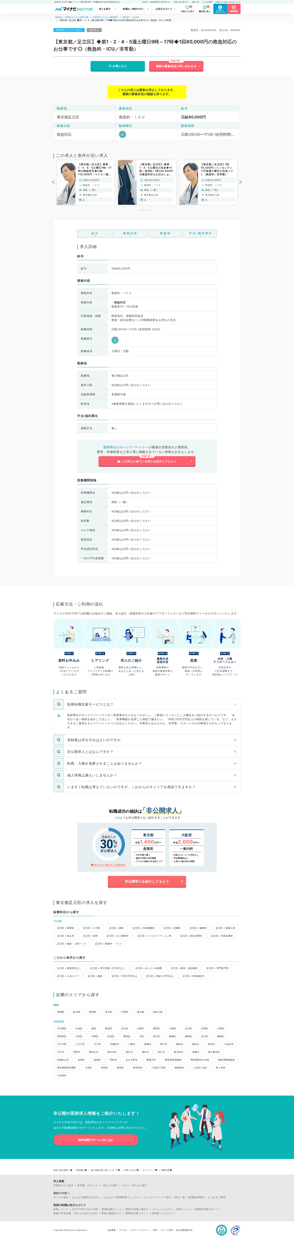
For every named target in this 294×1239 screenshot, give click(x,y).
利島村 (104, 1067)
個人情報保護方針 (184, 1230)
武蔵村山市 (63, 1059)
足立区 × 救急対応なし (69, 968)
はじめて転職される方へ (86, 1197)
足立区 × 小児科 (91, 927)
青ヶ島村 (220, 1067)
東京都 (126, 17)
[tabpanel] (86, 182)
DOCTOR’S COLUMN (85, 1209)
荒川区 (156, 1036)
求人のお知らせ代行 (86, 1213)
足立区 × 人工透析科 (118, 935)
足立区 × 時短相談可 (194, 975)
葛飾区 (220, 1036)
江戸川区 (62, 1044)
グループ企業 (166, 1230)
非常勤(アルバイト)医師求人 (106, 17)
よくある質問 (207, 2)
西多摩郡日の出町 (199, 1059)
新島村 (120, 1067)
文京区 (124, 1028)
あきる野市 (132, 1059)
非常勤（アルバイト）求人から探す (97, 1185)
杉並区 (111, 1036)
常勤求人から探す (63, 1185)
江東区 (172, 1028)
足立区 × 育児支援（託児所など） (108, 968)
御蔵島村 (179, 1067)
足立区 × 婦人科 (65, 935)
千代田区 (62, 1028)
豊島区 (126, 1036)
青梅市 (147, 1044)
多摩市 (81, 1059)
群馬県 (92, 1011)
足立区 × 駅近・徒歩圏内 (184, 968)
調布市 (195, 1044)
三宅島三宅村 (158, 1067)
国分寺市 (112, 1051)
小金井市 (229, 1044)
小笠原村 (62, 1075)
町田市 (211, 1044)
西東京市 (151, 1059)
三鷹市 (131, 1044)
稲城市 (97, 1059)
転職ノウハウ (61, 1209)
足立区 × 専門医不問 (217, 968)
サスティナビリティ (140, 1230)
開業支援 (165, 1170)
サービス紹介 (61, 1197)
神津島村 (137, 1067)
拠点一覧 (195, 2)
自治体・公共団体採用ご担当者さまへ (156, 2)
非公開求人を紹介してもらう (147, 881)
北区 (141, 1036)
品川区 (188, 1028)
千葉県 (124, 1011)
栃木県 (76, 1011)
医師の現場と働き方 (137, 1209)
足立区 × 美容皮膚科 (222, 935)
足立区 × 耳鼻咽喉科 (144, 927)
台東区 (140, 1028)
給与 (95, 233)
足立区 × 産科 (90, 935)
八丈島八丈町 (200, 1067)
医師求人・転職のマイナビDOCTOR (71, 17)
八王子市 (80, 1044)
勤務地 (165, 233)
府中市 (163, 1044)
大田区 (220, 1028)
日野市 (76, 1051)
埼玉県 (108, 1011)
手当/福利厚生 (200, 233)
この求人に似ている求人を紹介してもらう (149, 461)
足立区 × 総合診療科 (191, 935)
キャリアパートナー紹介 (157, 1197)
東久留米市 (214, 1051)
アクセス (123, 1230)
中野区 (95, 1036)
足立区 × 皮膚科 (172, 927)
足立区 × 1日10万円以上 (124, 975)
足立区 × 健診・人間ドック (71, 943)
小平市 (60, 1051)
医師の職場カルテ (111, 1213)
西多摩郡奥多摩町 (66, 1067)
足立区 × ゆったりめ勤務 (148, 968)
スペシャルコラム (162, 1209)
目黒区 (204, 1028)
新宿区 (108, 1028)
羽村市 (113, 1059)
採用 (155, 1230)
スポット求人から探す (134, 1185)
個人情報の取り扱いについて (104, 1170)
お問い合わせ (130, 1170)
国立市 (129, 1051)
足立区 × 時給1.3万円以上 (160, 975)
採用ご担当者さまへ (181, 2)
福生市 (145, 1051)
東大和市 (178, 1051)
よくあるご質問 (216, 1197)
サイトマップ (149, 1170)
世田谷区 (62, 1036)
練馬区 (188, 1036)
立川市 (97, 1044)
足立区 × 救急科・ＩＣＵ (108, 943)
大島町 (88, 1067)
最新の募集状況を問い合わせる (176, 66)
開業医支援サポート (206, 1209)
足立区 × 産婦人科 (225, 927)
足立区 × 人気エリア (68, 975)
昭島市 (179, 1044)
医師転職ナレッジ (112, 1209)
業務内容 (130, 233)
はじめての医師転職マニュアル (122, 1197)
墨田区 (156, 1028)
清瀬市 (195, 1051)
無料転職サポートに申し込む (96, 1140)
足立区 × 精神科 (65, 927)
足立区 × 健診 (95, 975)
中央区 (79, 1028)
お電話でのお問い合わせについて (228, 2)
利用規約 (80, 1170)
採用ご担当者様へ (61, 1170)
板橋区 (172, 1036)
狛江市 (161, 1051)
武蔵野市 (114, 1044)
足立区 (136, 17)
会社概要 (111, 1230)
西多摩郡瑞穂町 (173, 1059)
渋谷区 (79, 1036)
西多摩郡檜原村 (226, 1059)
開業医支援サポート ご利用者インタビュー (150, 1213)
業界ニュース (184, 1209)
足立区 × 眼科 (116, 927)
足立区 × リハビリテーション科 (154, 935)
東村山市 (94, 1051)
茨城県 (60, 1011)
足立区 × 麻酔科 (198, 927)
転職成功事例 (196, 1197)
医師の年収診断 (62, 1213)
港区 (93, 1028)
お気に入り (120, 66)
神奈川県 (157, 1011)
